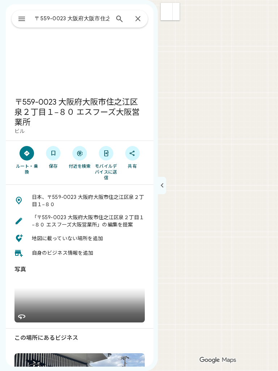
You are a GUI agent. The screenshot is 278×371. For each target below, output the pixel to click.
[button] (167, 11)
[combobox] (72, 18)
